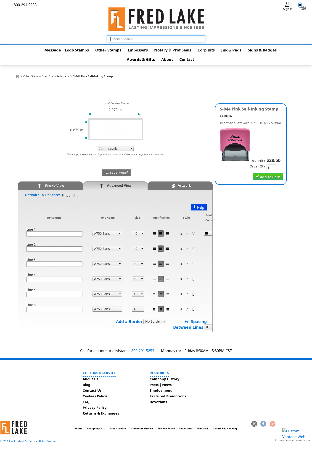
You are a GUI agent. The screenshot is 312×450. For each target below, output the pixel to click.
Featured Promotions (168, 396)
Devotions (158, 401)
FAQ (86, 401)
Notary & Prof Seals (172, 50)
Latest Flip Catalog (225, 428)
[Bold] (181, 233)
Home (78, 428)
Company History (165, 379)
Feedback (202, 428)
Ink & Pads (231, 50)
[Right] (167, 233)
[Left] (154, 233)
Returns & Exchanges (101, 413)
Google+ (272, 424)
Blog (86, 384)
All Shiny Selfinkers (57, 76)
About (167, 59)
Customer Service (142, 428)
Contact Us (92, 390)
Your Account (117, 428)
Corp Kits (206, 50)
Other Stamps (108, 50)
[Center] (161, 233)
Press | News (161, 384)
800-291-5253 (142, 350)
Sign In (288, 9)
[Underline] (193, 233)
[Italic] (187, 233)
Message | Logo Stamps (66, 50)
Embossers (138, 50)
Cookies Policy (95, 396)
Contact (186, 59)
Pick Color (208, 233)
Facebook (263, 424)
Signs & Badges (262, 50)
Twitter (254, 424)
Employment (161, 390)
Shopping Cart (96, 428)
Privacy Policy (95, 407)
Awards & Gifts (141, 59)
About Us (90, 379)
